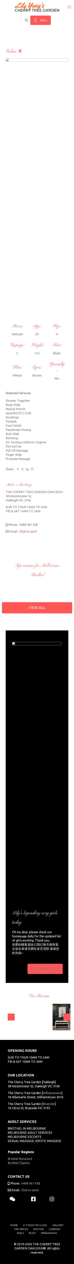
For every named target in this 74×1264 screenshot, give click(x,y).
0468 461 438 (28, 524)
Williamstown (52, 1093)
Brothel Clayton (19, 1163)
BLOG (32, 1232)
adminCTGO (20, 1024)
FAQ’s (20, 1232)
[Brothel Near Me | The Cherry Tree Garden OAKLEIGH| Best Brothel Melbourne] (37, 7)
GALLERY (58, 1225)
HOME (14, 1225)
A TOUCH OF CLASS (35, 1225)
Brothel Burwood (20, 1158)
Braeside (49, 1104)
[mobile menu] (69, 7)
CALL (43, 20)
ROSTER (38, 1229)
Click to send (27, 531)
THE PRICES (21, 1229)
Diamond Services (18, 393)
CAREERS (54, 1229)
